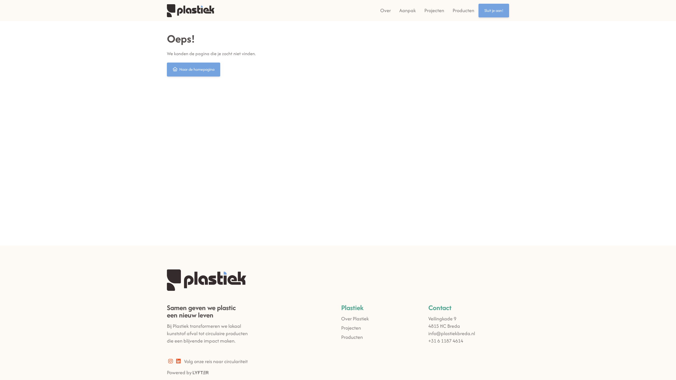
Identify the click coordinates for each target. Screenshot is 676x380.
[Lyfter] (201, 372)
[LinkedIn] (180, 361)
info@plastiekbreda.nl (451, 333)
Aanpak (407, 10)
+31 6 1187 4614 (445, 340)
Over (385, 10)
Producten (463, 10)
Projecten (434, 10)
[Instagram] (172, 361)
